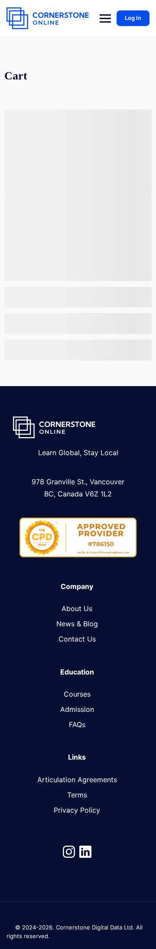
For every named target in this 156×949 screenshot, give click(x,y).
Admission (77, 709)
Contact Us (77, 639)
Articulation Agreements (77, 779)
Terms (77, 794)
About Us (77, 608)
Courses (77, 694)
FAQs (77, 724)
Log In (133, 17)
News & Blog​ (77, 623)
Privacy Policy (77, 810)
